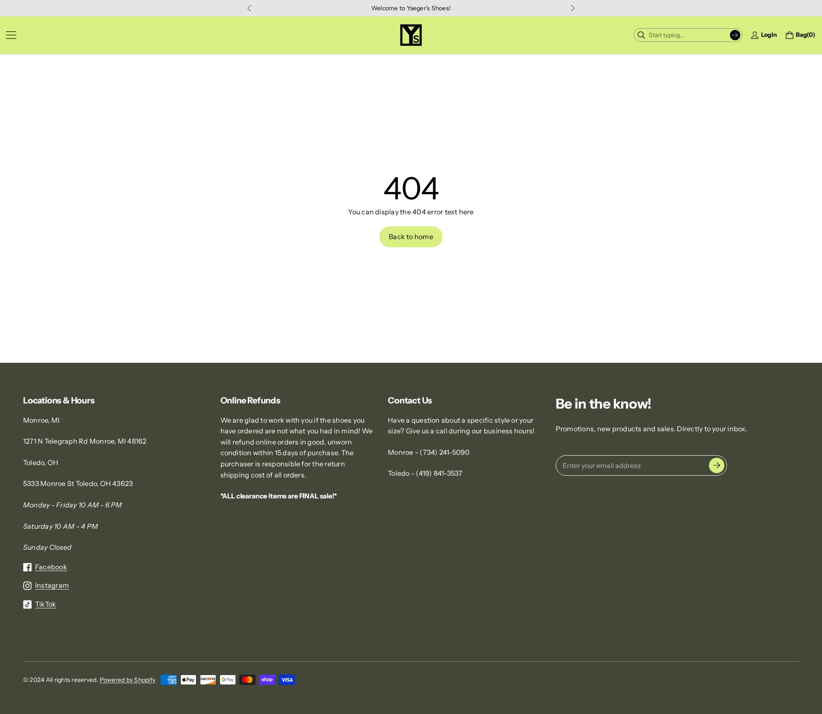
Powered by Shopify (127, 680)
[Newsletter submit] (716, 465)
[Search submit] (735, 35)
